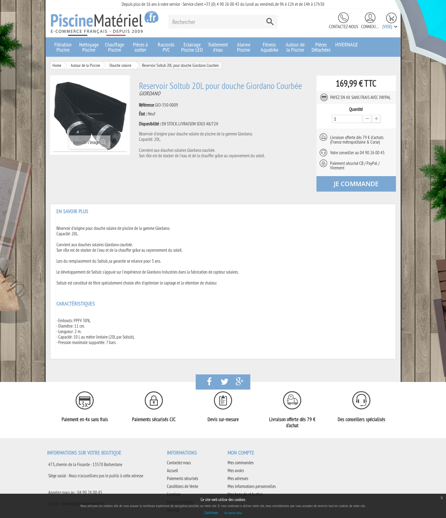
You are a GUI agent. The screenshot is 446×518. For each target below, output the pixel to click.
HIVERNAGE (346, 44)
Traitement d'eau (218, 47)
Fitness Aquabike (269, 47)
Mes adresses (238, 478)
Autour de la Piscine (295, 47)
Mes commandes (241, 462)
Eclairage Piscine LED (192, 47)
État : (143, 114)
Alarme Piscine (243, 47)
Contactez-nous (343, 26)
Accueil (172, 470)
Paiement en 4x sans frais (85, 419)
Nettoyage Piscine (89, 47)
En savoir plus (233, 512)
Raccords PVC (166, 47)
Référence (146, 105)
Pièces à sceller (140, 47)
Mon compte (241, 452)
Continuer (211, 512)
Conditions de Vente (182, 486)
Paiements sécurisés (182, 478)
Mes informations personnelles (252, 486)
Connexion (370, 26)
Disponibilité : (150, 124)
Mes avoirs (236, 470)
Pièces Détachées (321, 47)
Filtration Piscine (63, 47)
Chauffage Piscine (114, 47)
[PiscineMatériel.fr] (104, 23)
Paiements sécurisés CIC (154, 419)
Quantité (356, 109)
